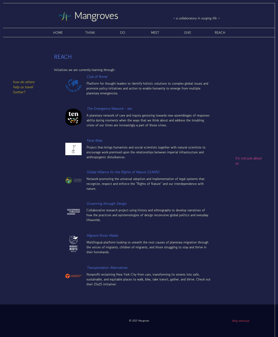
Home (58, 32)
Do (122, 32)
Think (90, 32)
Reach (220, 32)
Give (187, 32)
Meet (155, 32)
